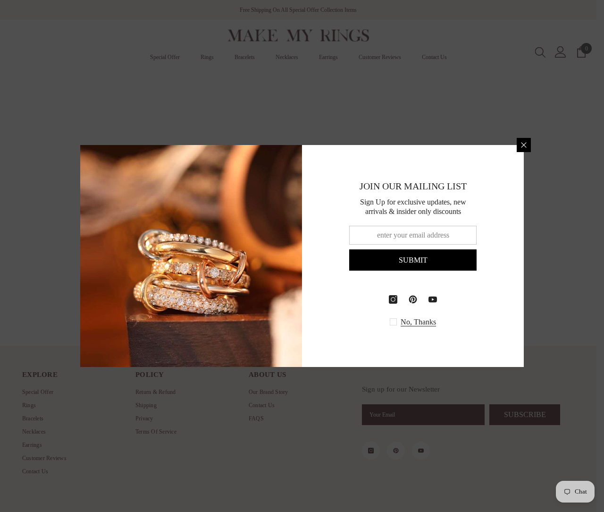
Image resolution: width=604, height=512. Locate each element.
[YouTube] (433, 299)
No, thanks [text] (418, 322)
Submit (413, 260)
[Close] (524, 145)
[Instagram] (393, 299)
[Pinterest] (413, 299)
